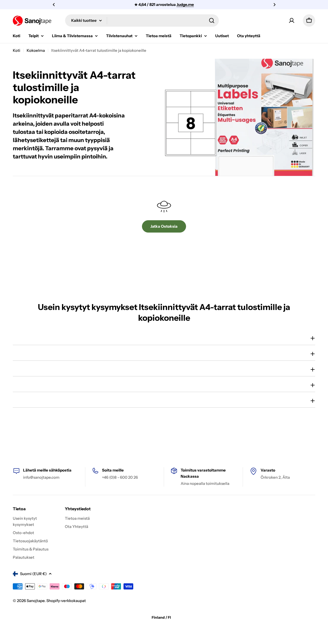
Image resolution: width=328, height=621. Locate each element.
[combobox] (142, 20)
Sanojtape (36, 600)
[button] (54, 5)
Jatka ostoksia (164, 226)
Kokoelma (36, 50)
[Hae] (212, 20)
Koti (16, 50)
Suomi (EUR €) (33, 573)
